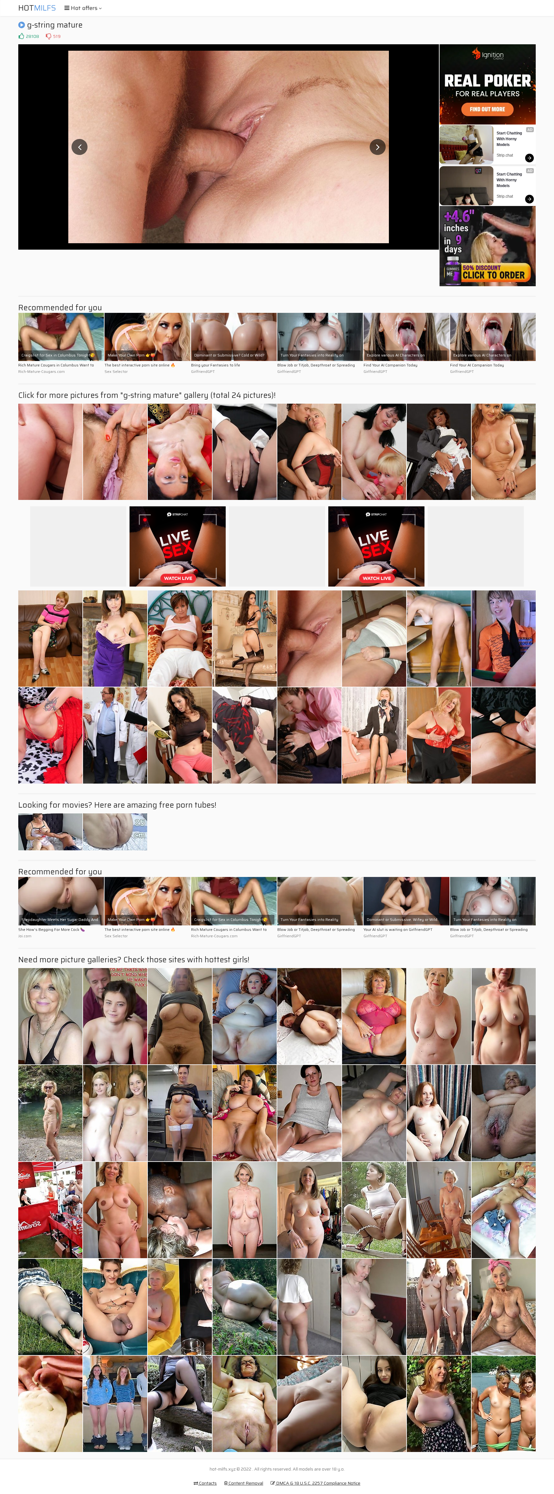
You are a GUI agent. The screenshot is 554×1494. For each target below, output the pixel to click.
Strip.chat (505, 155)
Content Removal (245, 1483)
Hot (37, 8)
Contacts (207, 1483)
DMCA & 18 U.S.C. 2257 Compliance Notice (317, 1483)
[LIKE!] (21, 36)
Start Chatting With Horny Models (510, 139)
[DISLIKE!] (48, 36)
